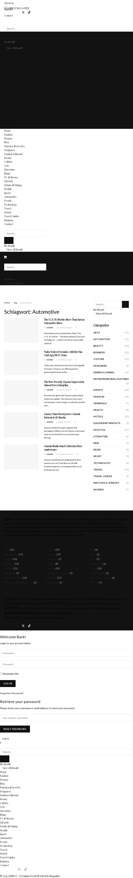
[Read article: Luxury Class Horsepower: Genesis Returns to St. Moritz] (21, 424)
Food (74, 603)
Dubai (35, 603)
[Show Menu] (5, 253)
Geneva (90, 603)
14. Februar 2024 (64, 360)
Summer (109, 608)
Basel (44, 599)
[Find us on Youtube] (35, 12)
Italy (118, 603)
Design (101, 599)
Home (7, 33)
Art (10, 598)
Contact (8, 126)
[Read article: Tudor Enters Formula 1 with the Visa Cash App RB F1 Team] (21, 362)
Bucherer (60, 599)
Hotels (7, 115)
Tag (15, 302)
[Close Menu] (0, 742)
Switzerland (17, 612)
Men (6, 45)
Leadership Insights (106, 423)
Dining (109, 599)
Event (41, 603)
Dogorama (116, 599)
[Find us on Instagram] (11, 12)
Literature (9, 72)
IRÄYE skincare (109, 603)
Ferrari (68, 603)
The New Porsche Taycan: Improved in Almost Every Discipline (64, 383)
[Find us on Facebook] (5, 12)
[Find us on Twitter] (23, 12)
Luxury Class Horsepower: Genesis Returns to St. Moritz (62, 415)
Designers (9, 53)
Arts (6, 68)
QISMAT (18, 617)
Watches (45, 613)
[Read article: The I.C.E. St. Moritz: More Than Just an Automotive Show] (21, 330)
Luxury (33, 608)
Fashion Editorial (13, 56)
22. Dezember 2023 (64, 454)
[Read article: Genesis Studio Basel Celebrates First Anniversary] (21, 456)
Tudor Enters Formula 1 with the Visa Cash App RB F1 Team (63, 353)
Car (77, 599)
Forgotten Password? (11, 693)
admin (50, 328)
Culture (8, 64)
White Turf (55, 613)
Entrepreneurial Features (111, 378)
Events (7, 103)
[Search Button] (5, 21)
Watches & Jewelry (14, 49)
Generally (100, 403)
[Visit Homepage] (16, 8)
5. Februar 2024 (63, 422)
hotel (98, 603)
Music (7, 76)
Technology (10, 107)
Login (53, 35)
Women (8, 41)
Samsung (81, 608)
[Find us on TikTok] (29, 12)
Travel (7, 111)
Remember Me (11, 673)
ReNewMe (56, 608)
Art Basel (18, 599)
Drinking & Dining (20, 603)
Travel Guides (11, 119)
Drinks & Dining (13, 88)
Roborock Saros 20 (69, 608)
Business (8, 122)
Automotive (10, 99)
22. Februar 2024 (64, 328)
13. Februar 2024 (64, 390)
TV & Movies (11, 80)
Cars (82, 599)
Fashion (8, 37)
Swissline (117, 608)
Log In (5, 738)
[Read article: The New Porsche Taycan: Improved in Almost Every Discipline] (21, 392)
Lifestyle (8, 84)
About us (9, 3)
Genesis (82, 603)
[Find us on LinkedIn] (17, 12)
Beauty (8, 60)
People (47, 608)
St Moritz (99, 608)
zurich (65, 612)
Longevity (24, 608)
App (5, 599)
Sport (7, 95)
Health (7, 91)
